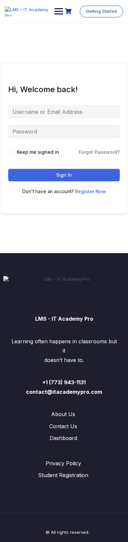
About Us (63, 414)
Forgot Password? (99, 152)
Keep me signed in (38, 152)
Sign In (64, 175)
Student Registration (63, 475)
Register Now (90, 191)
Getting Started (101, 11)
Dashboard (63, 438)
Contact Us (63, 426)
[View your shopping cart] (69, 11)
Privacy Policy (63, 463)
